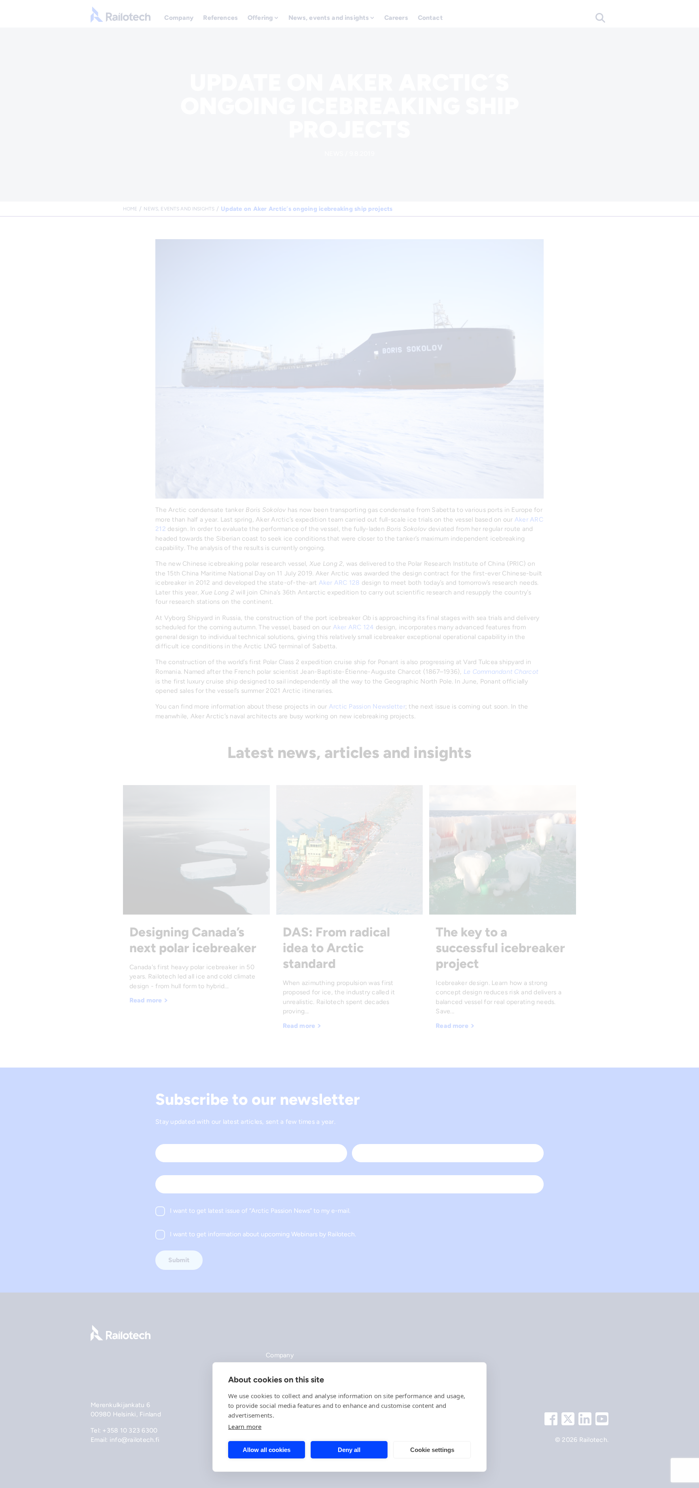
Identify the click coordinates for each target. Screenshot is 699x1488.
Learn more (245, 1426)
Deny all (349, 1449)
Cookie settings (432, 1449)
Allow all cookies (266, 1449)
